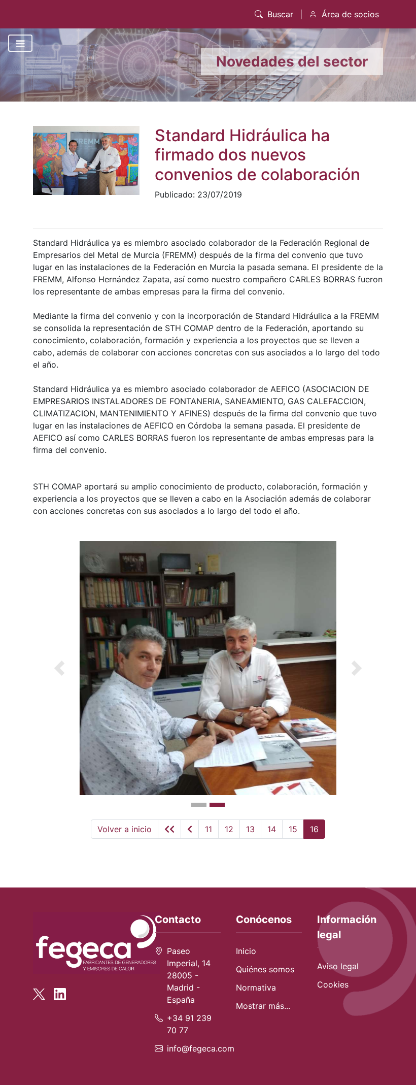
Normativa (256, 987)
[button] (59, 668)
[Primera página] (169, 829)
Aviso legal (338, 966)
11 (208, 829)
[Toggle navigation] (20, 43)
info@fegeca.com (200, 1048)
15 (293, 829)
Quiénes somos (265, 969)
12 (229, 829)
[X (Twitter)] (42, 989)
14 (271, 829)
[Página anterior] (190, 829)
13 (250, 829)
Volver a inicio (124, 829)
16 (314, 829)
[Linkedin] (60, 989)
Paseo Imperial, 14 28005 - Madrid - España (189, 975)
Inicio (246, 951)
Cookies (333, 984)
